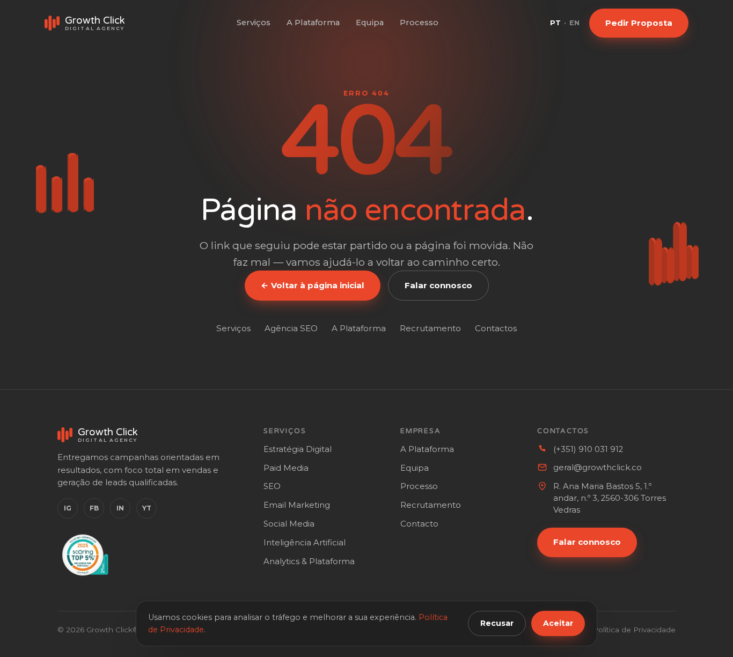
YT (146, 508)
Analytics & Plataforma (309, 561)
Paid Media (286, 468)
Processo (419, 22)
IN (120, 508)
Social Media (288, 524)
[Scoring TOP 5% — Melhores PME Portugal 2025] (83, 555)
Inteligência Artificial (304, 543)
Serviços (253, 22)
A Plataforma (313, 22)
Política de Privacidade (634, 629)
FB (94, 508)
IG (67, 508)
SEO (272, 486)
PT (555, 23)
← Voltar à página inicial (312, 285)
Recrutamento (430, 328)
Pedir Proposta (638, 23)
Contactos (496, 328)
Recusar (497, 623)
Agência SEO (291, 328)
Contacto (419, 524)
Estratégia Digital (297, 449)
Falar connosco (438, 285)
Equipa (370, 22)
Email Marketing (296, 505)
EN (574, 23)
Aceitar (558, 623)
